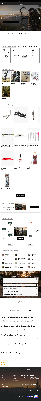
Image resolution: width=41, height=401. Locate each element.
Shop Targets (20, 254)
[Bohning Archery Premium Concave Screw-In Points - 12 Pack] (33, 115)
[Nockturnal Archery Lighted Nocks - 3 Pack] (33, 136)
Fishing (3, 382)
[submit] (30, 310)
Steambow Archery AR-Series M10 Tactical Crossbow (10, 241)
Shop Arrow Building (9, 263)
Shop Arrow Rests (8, 259)
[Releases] (6, 91)
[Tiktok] (36, 369)
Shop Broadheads (21, 263)
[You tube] (37, 369)
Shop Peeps (33, 267)
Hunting (3, 384)
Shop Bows (33, 263)
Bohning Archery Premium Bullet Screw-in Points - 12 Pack (6, 124)
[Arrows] (15, 76)
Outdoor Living (4, 388)
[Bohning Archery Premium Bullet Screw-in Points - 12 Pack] (7, 115)
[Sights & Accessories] (35, 76)
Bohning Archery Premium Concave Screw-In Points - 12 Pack (33, 124)
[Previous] (1, 18)
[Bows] (6, 76)
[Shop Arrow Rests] (3, 259)
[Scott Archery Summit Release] (37, 231)
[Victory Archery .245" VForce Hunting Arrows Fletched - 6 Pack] (7, 136)
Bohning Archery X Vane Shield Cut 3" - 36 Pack (7, 168)
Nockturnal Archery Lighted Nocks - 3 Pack (33, 146)
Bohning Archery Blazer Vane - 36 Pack (20, 146)
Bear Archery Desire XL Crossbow (20, 123)
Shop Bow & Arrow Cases (34, 255)
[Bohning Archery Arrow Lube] (33, 158)
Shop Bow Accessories (7, 255)
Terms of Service (23, 382)
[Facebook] (33, 369)
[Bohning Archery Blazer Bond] (20, 158)
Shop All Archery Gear (20, 195)
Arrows (13, 83)
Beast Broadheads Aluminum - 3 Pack (10, 229)
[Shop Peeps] (29, 267)
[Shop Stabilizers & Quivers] (16, 259)
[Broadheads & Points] (25, 76)
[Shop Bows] (29, 263)
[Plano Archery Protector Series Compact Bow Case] (30, 236)
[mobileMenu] (2, 4)
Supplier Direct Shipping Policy (25, 385)
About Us (31, 386)
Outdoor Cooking (5, 386)
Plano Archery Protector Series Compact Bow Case (30, 241)
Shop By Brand (13, 382)
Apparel (3, 379)
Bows (3, 83)
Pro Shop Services (14, 380)
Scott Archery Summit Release (37, 235)
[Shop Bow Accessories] (3, 255)
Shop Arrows (33, 259)
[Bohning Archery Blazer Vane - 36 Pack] (20, 136)
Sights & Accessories (33, 84)
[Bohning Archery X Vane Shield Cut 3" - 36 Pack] (7, 158)
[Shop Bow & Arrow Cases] (29, 255)
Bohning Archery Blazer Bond (19, 167)
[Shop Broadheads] (16, 263)
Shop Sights (20, 267)
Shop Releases (8, 267)
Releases (4, 98)
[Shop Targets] (16, 255)
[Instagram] (35, 369)
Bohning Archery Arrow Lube (32, 167)
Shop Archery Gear (20, 238)
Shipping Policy (23, 377)
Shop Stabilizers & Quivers (21, 259)
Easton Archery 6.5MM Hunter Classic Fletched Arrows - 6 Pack (30, 227)
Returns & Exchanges (24, 379)
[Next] (39, 18)
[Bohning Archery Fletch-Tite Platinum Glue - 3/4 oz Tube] (7, 179)
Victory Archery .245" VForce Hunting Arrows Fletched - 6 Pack (7, 146)
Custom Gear (13, 378)
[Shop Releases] (3, 267)
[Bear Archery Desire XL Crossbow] (20, 115)
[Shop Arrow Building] (3, 263)
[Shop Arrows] (29, 259)
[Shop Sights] (16, 267)
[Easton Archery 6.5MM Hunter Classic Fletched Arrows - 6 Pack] (30, 222)
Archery (3, 377)
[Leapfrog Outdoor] (20, 4)
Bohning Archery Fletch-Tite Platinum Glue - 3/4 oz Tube (7, 189)
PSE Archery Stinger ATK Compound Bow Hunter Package (4, 235)
